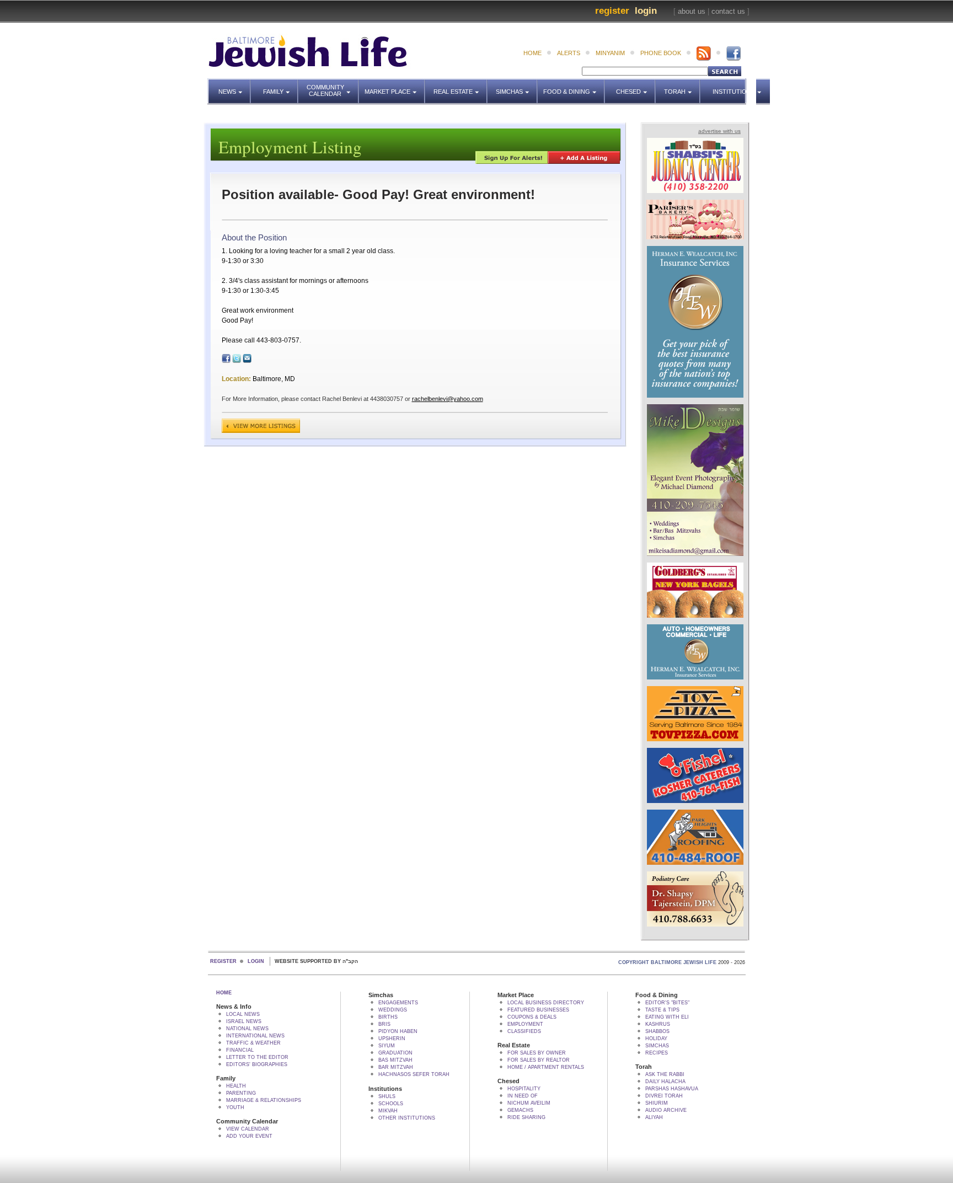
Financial (240, 1050)
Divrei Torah (664, 1096)
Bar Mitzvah (395, 1067)
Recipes (656, 1053)
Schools (390, 1103)
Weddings (392, 1010)
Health (236, 1086)
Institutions (730, 86)
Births (388, 1017)
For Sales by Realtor (538, 1060)
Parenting (241, 1093)
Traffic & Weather (253, 1043)
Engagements (398, 1002)
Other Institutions (406, 1118)
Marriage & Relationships (263, 1100)
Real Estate (456, 86)
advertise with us (719, 131)
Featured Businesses (538, 1010)
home (532, 53)
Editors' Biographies (256, 1064)
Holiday (656, 1038)
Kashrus (657, 1024)
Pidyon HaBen (397, 1031)
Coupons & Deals (531, 1017)
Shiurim (656, 1103)
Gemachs (520, 1110)
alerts (568, 53)
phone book (660, 53)
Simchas (517, 86)
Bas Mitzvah (395, 1060)
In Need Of (522, 1096)
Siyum (386, 1045)
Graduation (395, 1053)
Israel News (243, 1021)
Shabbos (657, 1031)
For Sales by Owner (536, 1053)
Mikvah (388, 1111)
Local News (243, 1014)
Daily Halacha (665, 1081)
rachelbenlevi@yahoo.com (447, 398)
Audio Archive (666, 1110)
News (234, 86)
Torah (682, 86)
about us (691, 11)
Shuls (386, 1096)
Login (646, 11)
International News (255, 1036)
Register (612, 11)
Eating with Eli (667, 1017)
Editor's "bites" (667, 1002)
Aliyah (654, 1117)
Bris (384, 1024)
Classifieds (524, 1031)
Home (224, 992)
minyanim (610, 53)
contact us (728, 11)
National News (247, 1028)
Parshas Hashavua (671, 1088)
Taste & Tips (662, 1010)
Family (280, 86)
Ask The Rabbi (664, 1074)
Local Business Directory (545, 1002)
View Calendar (247, 1129)
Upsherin (391, 1038)
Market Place (395, 86)
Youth (235, 1107)
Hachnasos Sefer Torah (413, 1074)
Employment (525, 1024)
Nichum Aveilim (528, 1103)
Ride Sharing (526, 1117)
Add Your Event (249, 1136)
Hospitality (523, 1088)
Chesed (636, 86)
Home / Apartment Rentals (545, 1067)
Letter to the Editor (257, 1057)
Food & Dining (570, 86)
